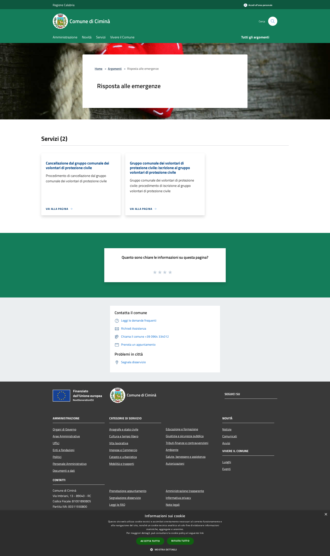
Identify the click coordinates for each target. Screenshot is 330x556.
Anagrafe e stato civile (123, 429)
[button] (165, 549)
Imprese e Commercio (123, 450)
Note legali (173, 504)
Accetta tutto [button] (150, 541)
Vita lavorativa (118, 443)
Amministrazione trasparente (185, 491)
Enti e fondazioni (63, 450)
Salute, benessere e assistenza (185, 456)
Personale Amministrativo (70, 463)
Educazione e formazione (182, 429)
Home (98, 68)
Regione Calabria (63, 5)
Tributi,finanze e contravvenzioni (187, 443)
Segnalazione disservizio (125, 497)
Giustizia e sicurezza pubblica (185, 436)
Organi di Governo (64, 429)
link (202, 533)
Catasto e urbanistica (123, 457)
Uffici (56, 443)
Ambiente (172, 449)
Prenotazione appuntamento (127, 491)
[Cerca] (272, 21)
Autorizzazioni (175, 463)
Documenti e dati (64, 470)
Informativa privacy (178, 497)
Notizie (226, 429)
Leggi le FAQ (117, 504)
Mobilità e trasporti (121, 463)
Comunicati (229, 436)
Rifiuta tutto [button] (180, 540)
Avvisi (226, 443)
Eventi (226, 469)
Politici (57, 457)
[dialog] (165, 533)
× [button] (325, 514)
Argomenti (115, 68)
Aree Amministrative (66, 436)
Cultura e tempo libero (123, 436)
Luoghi (226, 462)
